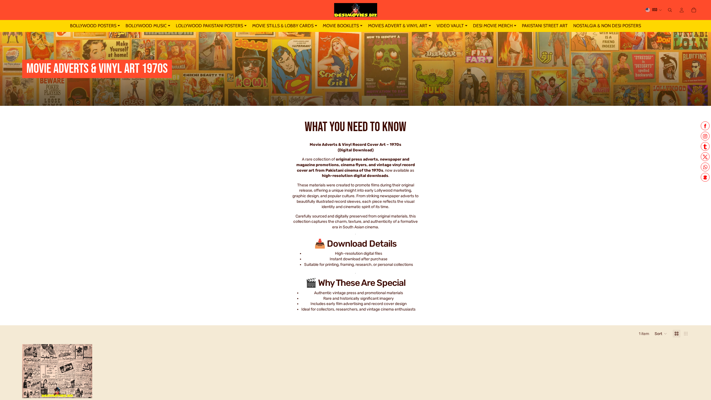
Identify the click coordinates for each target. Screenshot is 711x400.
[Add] (84, 389)
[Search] (670, 10)
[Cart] (694, 10)
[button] (661, 334)
